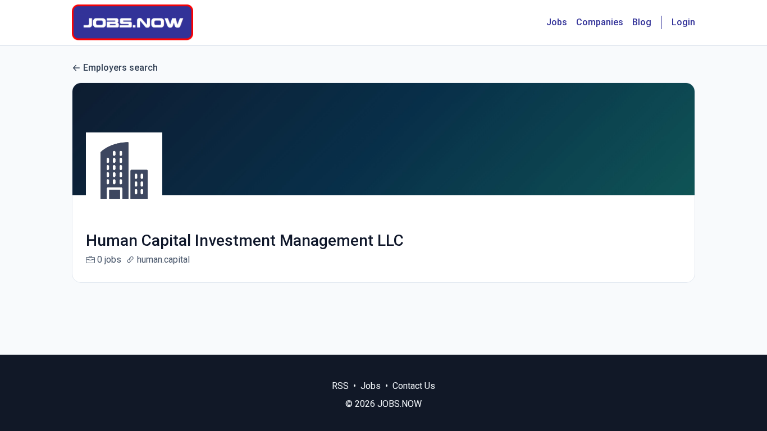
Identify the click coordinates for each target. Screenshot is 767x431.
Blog (641, 22)
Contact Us (413, 385)
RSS (340, 385)
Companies (599, 22)
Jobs (556, 22)
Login (683, 22)
